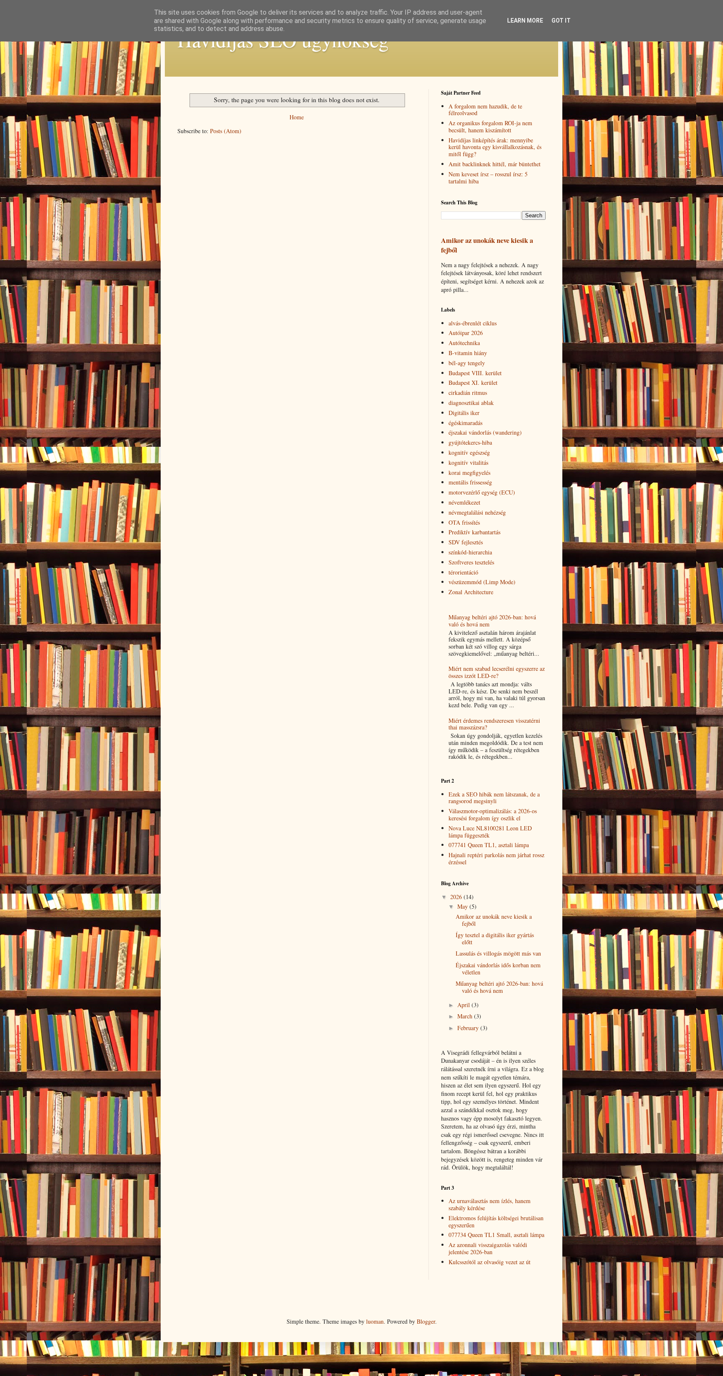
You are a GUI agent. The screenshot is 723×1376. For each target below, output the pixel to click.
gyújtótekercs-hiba (470, 442)
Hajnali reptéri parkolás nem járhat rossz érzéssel (496, 858)
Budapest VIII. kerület (475, 373)
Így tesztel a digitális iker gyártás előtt (495, 938)
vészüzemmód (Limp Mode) (482, 582)
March (465, 1016)
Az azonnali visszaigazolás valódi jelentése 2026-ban (488, 1248)
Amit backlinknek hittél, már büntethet (495, 164)
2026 (457, 897)
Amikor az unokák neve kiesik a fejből (487, 245)
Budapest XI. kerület (473, 383)
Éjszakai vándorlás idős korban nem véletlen (498, 968)
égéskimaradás (465, 423)
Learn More (525, 20)
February (468, 1028)
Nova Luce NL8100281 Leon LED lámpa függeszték (490, 831)
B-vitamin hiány (468, 353)
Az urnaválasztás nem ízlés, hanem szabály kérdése (490, 1204)
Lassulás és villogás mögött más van (498, 953)
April (464, 1005)
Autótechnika (464, 343)
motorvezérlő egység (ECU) (482, 492)
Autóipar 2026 (466, 333)
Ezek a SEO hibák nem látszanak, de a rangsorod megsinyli (494, 797)
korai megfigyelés (469, 473)
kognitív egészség (469, 452)
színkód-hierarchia (470, 552)
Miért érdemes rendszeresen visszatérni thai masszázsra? (494, 724)
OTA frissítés (464, 522)
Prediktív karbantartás (474, 532)
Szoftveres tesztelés (471, 562)
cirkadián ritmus (468, 393)
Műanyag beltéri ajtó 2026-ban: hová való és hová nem (492, 620)
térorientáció (463, 572)
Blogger (426, 1321)
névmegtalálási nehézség (477, 512)
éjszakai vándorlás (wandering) (485, 432)
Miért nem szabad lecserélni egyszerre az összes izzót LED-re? (497, 672)
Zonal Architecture (471, 592)
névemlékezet (464, 502)
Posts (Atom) (225, 131)
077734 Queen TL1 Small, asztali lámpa (496, 1235)
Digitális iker (464, 413)
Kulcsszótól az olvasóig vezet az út (490, 1262)
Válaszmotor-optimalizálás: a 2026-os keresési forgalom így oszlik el (493, 814)
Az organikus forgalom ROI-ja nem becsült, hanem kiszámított (490, 126)
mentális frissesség (470, 482)
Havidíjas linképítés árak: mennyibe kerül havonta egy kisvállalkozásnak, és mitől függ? (495, 147)
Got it (561, 20)
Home (297, 117)
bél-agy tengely (467, 363)
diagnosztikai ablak (471, 403)
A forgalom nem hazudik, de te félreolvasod (485, 109)
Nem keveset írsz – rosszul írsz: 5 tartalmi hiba (488, 177)
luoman (375, 1321)
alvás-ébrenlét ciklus (473, 323)
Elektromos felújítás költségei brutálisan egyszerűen (496, 1221)
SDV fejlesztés (466, 542)
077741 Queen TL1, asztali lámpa (489, 845)
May (463, 906)
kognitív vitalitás (468, 462)
